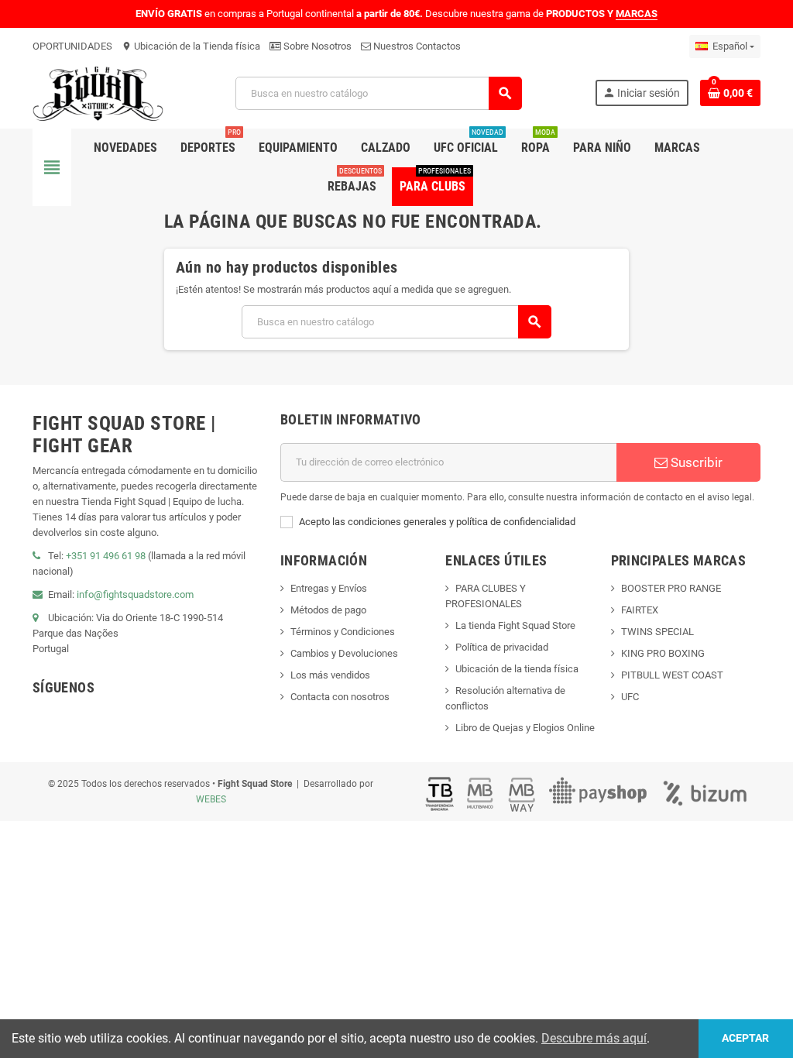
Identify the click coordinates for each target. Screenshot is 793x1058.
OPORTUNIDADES (72, 46)
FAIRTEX (639, 610)
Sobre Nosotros (316, 46)
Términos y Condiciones (342, 631)
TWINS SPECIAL (657, 631)
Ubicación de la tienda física (516, 669)
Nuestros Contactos (416, 46)
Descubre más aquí (594, 1038)
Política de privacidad (501, 647)
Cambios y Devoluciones (344, 653)
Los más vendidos (330, 675)
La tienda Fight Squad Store (515, 625)
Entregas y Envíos (328, 588)
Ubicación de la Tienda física (191, 46)
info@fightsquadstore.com (135, 594)
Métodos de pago (328, 610)
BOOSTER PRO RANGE (671, 588)
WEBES (211, 799)
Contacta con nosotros (340, 696)
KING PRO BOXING (663, 653)
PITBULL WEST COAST (672, 675)
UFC (630, 696)
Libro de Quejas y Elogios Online (525, 727)
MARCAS (636, 13)
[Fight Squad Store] (98, 92)
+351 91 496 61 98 (106, 556)
